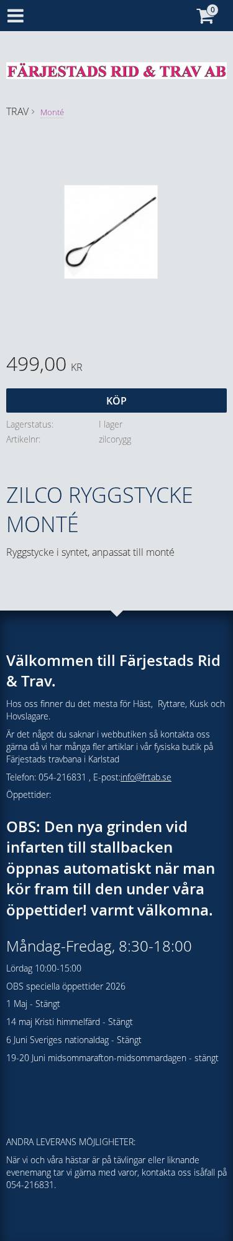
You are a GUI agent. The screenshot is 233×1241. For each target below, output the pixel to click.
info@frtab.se (146, 777)
